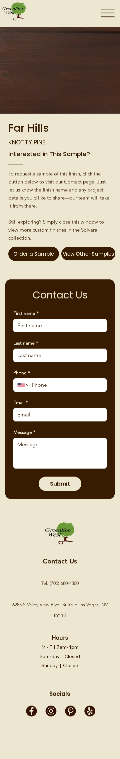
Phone (21, 373)
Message (24, 432)
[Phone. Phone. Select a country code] (23, 385)
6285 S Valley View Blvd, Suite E (45, 605)
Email (20, 402)
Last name (25, 343)
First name (26, 313)
